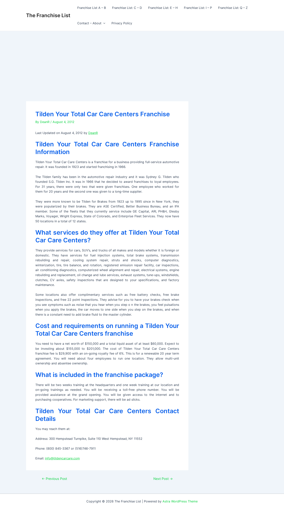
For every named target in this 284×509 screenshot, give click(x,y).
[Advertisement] (142, 60)
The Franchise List (48, 15)
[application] (103, 23)
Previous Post (54, 478)
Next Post (163, 478)
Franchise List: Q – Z (233, 8)
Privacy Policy (121, 23)
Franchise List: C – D (127, 8)
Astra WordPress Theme (180, 501)
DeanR (93, 133)
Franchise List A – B (91, 8)
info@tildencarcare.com (62, 458)
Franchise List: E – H (163, 8)
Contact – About (89, 23)
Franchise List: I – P (198, 8)
